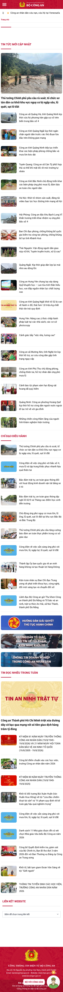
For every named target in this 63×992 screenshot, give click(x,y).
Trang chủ (5, 20)
